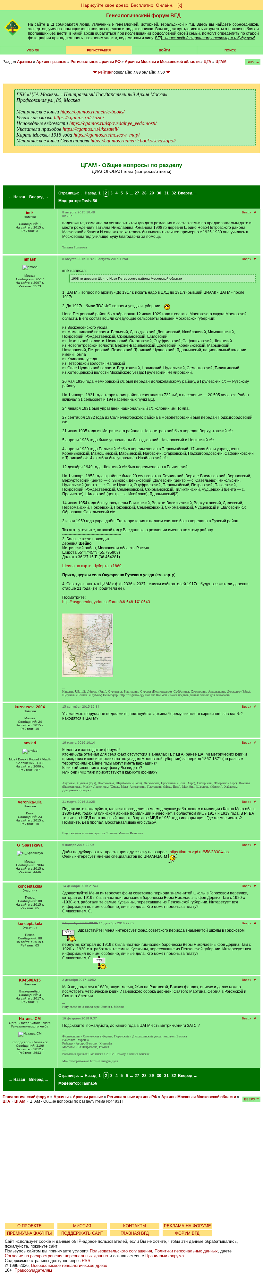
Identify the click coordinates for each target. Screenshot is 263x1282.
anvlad (30, 743)
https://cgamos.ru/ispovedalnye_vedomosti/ (113, 123)
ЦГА (207, 61)
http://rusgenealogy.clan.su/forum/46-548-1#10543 (106, 602)
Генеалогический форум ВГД (143, 15)
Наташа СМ (30, 1019)
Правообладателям (33, 1270)
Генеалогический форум (26, 1097)
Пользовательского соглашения (121, 1251)
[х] (179, 5)
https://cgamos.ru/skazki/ (79, 117)
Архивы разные (51, 61)
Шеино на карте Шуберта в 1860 (92, 566)
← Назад (17, 197)
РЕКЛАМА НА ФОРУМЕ (187, 1226)
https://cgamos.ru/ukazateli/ (90, 129)
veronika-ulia (30, 802)
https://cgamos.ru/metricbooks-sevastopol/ (133, 140)
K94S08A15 (30, 980)
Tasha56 (89, 201)
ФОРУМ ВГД (187, 1233)
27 (137, 193)
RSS (86, 1260)
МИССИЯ (82, 1226)
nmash (30, 259)
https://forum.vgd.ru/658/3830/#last (200, 852)
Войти (164, 50)
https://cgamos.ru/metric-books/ (92, 111)
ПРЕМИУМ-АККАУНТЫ (29, 1233)
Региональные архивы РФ (96, 61)
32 (174, 193)
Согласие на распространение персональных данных (56, 1255)
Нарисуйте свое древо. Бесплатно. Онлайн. (127, 5)
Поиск (230, 50)
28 (144, 193)
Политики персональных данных (186, 1251)
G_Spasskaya (30, 845)
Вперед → (38, 197)
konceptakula (30, 886)
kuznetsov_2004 (30, 707)
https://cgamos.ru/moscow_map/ (106, 135)
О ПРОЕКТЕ (29, 1226)
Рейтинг (105, 72)
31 (166, 193)
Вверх (246, 212)
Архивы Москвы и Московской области (162, 61)
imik (30, 213)
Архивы (24, 61)
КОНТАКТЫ (134, 1226)
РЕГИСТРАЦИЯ (99, 50)
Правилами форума (164, 1255)
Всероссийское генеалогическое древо (69, 1265)
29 (151, 193)
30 (159, 193)
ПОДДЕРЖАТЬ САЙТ (82, 1233)
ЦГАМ (221, 61)
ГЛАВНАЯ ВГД (135, 1233)
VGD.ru (33, 50)
